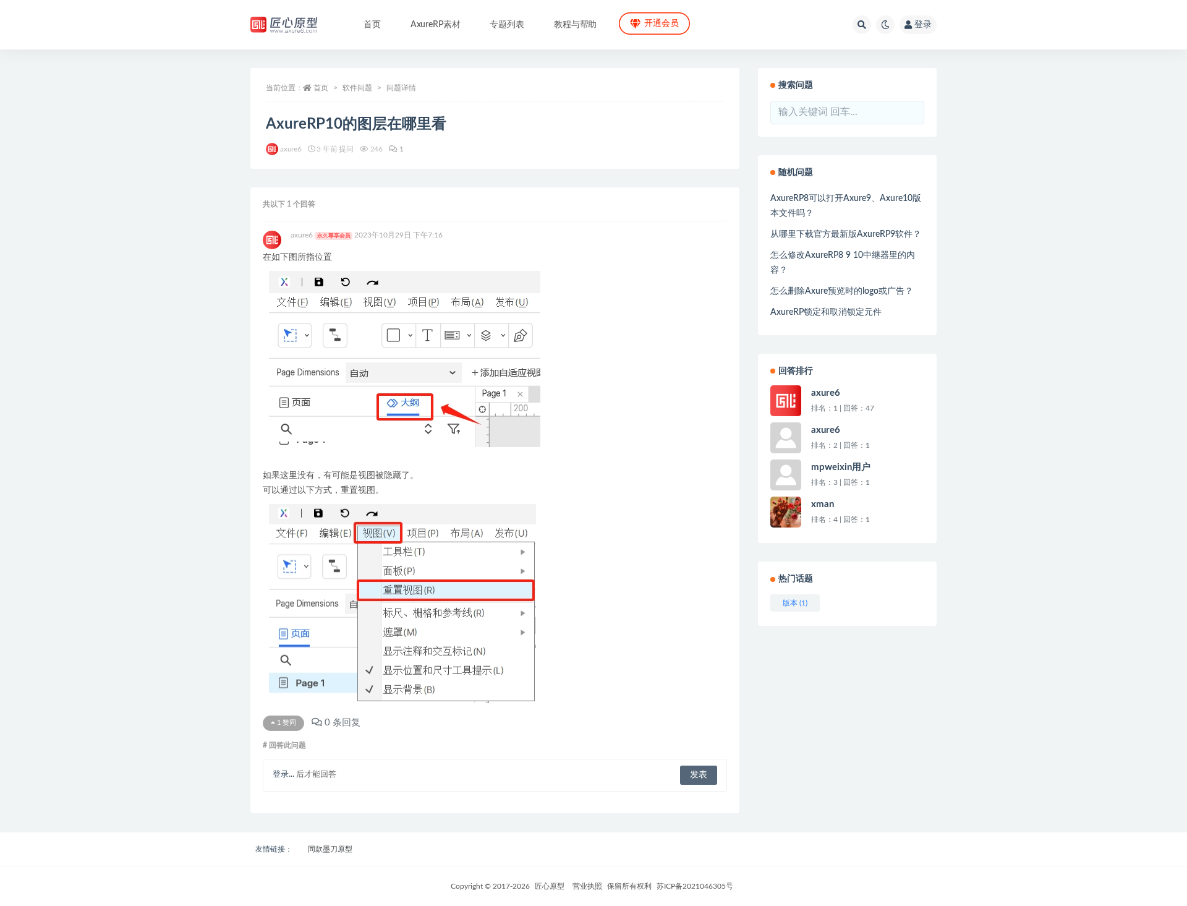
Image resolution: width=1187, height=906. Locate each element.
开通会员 (661, 23)
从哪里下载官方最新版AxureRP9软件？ (845, 234)
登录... (283, 775)
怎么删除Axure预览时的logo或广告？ (841, 291)
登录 (923, 24)
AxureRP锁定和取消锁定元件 (826, 312)
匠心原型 (549, 886)
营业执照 (587, 886)
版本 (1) (795, 603)
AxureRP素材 (436, 24)
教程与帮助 (575, 24)
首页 (372, 24)
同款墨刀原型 (330, 849)
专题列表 (507, 24)
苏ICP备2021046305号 (695, 886)
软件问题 (357, 88)
